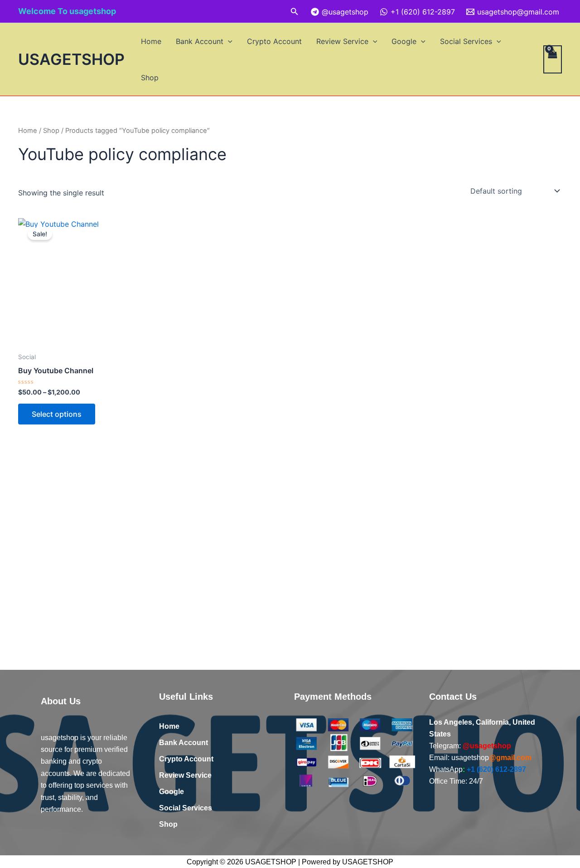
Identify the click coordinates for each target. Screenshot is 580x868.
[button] (294, 11)
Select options (57, 414)
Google (404, 41)
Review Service (342, 41)
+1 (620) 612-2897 (496, 769)
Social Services (466, 41)
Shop (150, 77)
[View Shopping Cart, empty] (552, 59)
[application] (227, 41)
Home (151, 41)
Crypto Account (274, 41)
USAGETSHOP (71, 59)
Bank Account (199, 41)
